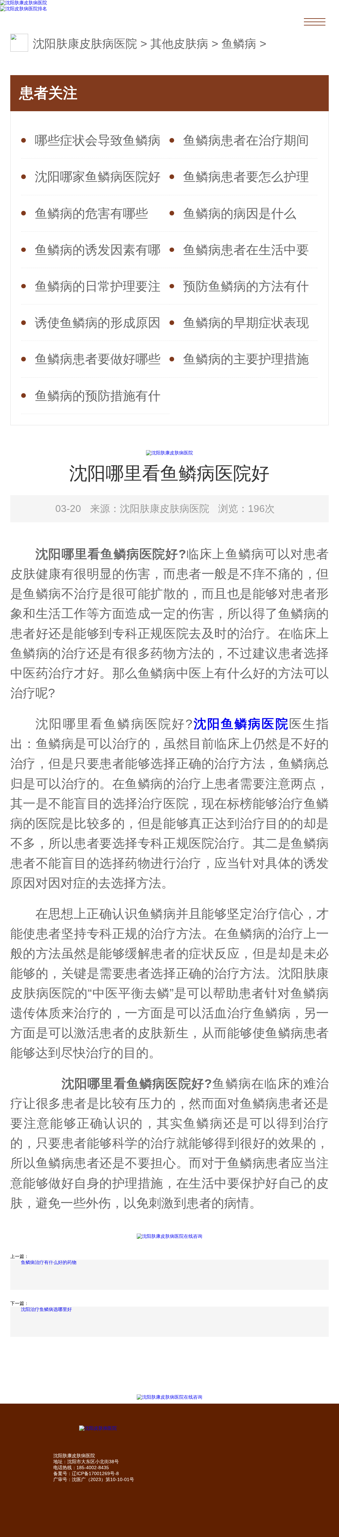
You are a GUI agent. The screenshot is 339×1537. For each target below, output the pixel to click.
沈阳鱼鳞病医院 (240, 724)
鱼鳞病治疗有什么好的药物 (48, 1262)
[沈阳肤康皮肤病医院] (23, 3)
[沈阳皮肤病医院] (170, 1428)
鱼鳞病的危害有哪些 (91, 213)
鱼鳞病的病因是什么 (239, 213)
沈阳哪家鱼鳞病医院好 (98, 176)
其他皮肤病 (179, 43)
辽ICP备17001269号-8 (95, 1473)
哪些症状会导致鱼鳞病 (98, 140)
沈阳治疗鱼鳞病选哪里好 (46, 1309)
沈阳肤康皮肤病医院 (85, 43)
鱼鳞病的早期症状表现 (246, 322)
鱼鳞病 (238, 43)
